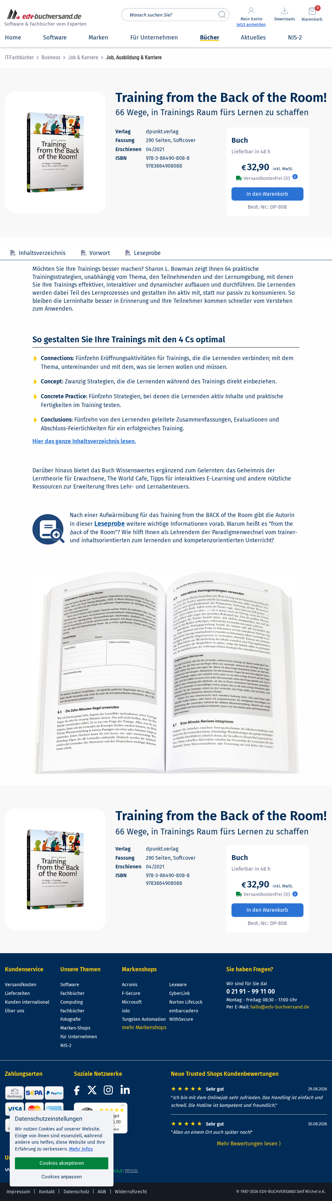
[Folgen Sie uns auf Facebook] (78, 1092)
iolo (126, 1011)
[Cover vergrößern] (55, 152)
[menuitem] (23, 57)
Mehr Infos (81, 1149)
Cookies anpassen (62, 1177)
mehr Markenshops (144, 1027)
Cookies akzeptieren (62, 1163)
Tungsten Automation (144, 1019)
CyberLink (179, 993)
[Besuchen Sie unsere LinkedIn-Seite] (126, 1092)
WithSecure (181, 1019)
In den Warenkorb (267, 194)
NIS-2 (65, 1045)
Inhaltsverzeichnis (42, 253)
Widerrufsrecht (131, 1192)
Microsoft (132, 1002)
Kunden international (27, 1002)
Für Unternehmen (78, 1037)
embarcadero (183, 1011)
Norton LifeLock (185, 1002)
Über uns (14, 1011)
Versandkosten (20, 984)
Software (69, 984)
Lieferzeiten (17, 993)
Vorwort (99, 253)
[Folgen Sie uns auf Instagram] (109, 1092)
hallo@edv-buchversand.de (279, 1007)
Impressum (18, 1192)
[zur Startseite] (44, 18)
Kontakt (47, 1192)
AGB (102, 1192)
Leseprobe (147, 253)
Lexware (178, 984)
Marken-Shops (75, 1028)
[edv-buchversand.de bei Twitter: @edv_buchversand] (92, 1092)
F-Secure (131, 993)
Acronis (129, 984)
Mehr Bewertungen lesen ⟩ (249, 1143)
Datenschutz (76, 1192)
